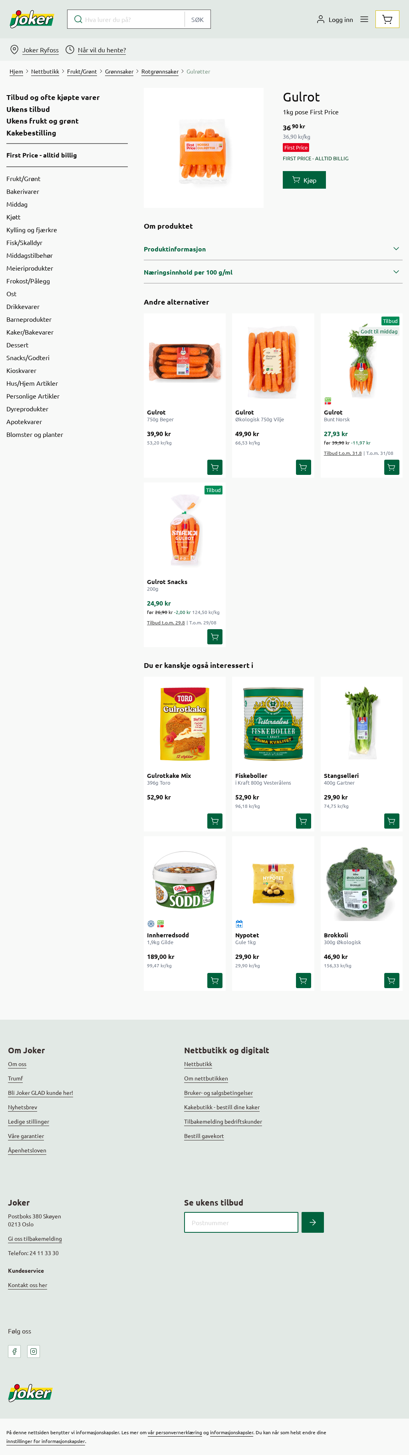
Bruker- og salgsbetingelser (218, 1092)
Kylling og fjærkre (31, 229)
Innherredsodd (168, 935)
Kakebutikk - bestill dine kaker (222, 1106)
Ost (11, 293)
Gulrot (156, 412)
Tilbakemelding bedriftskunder (223, 1121)
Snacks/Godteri (28, 357)
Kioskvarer (21, 370)
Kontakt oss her (27, 1284)
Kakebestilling (31, 132)
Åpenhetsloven (27, 1150)
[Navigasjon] (364, 19)
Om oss (17, 1063)
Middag (17, 204)
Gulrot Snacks (167, 582)
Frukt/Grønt (23, 178)
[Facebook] (14, 1351)
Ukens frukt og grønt (42, 120)
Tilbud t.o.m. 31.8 (343, 453)
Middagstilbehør (29, 255)
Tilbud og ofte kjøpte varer (53, 97)
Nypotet (247, 935)
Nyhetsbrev (22, 1106)
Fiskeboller (251, 775)
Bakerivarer (22, 191)
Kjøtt (13, 217)
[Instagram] (33, 1351)
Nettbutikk (198, 1063)
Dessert (17, 345)
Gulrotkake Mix (169, 775)
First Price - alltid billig (41, 155)
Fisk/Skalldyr (24, 242)
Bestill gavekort (204, 1135)
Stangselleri (341, 775)
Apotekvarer (24, 421)
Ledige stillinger (28, 1121)
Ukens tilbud (28, 109)
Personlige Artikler (33, 396)
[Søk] (313, 1222)
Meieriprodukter (29, 268)
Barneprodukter (29, 319)
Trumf (15, 1078)
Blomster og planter (34, 434)
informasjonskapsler (231, 1432)
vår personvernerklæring (175, 1432)
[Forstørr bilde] (204, 148)
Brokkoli (336, 935)
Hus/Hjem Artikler (32, 383)
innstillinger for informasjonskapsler (45, 1441)
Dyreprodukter (27, 409)
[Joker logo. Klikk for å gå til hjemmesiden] (32, 19)
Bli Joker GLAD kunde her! (40, 1092)
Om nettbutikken (206, 1078)
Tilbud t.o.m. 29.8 (166, 622)
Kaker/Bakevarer (30, 332)
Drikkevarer (23, 306)
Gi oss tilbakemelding (35, 1238)
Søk (197, 19)
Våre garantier (26, 1135)
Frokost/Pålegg (28, 281)
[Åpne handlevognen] (387, 19)
